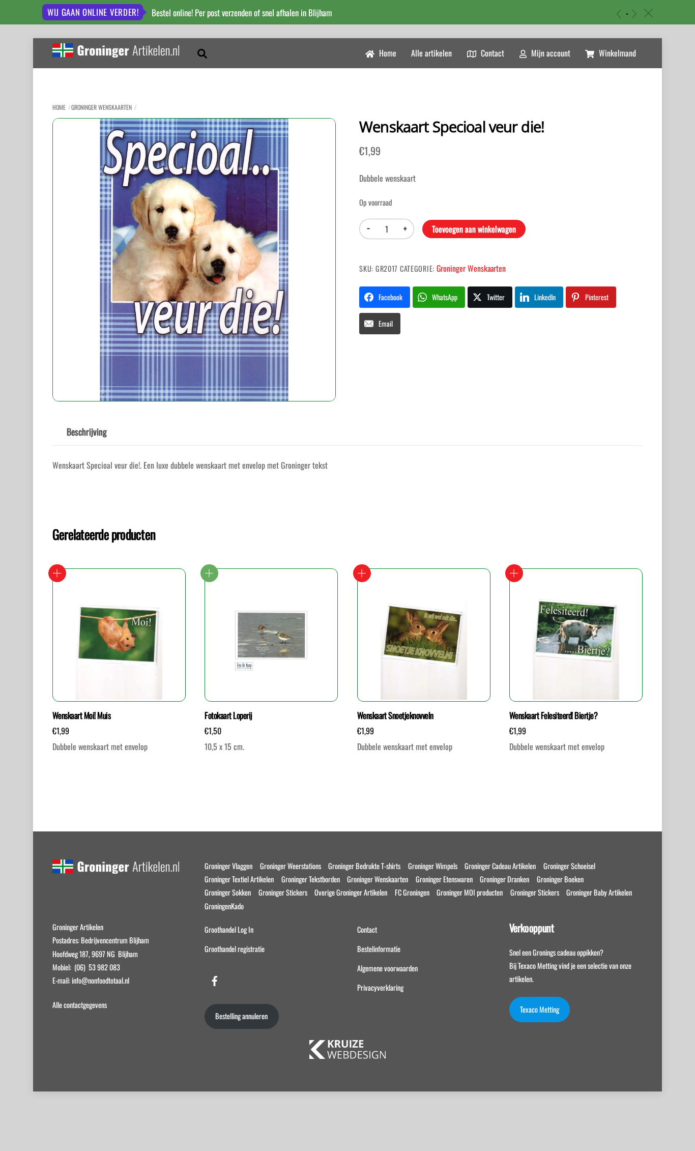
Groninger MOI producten (470, 892)
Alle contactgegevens (79, 1004)
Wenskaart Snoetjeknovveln (395, 715)
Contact (491, 53)
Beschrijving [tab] (87, 431)
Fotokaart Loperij (228, 715)
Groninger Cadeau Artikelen (500, 865)
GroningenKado (224, 906)
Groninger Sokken (228, 892)
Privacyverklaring (380, 987)
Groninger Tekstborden (310, 879)
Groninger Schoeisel (569, 865)
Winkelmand (616, 53)
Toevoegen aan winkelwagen (474, 229)
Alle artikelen (431, 53)
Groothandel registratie (235, 948)
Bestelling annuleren (241, 1016)
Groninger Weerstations (290, 865)
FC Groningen (412, 892)
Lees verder (209, 573)
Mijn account (549, 53)
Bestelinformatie (378, 948)
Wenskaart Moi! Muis (81, 715)
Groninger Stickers (282, 892)
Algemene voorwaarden (387, 968)
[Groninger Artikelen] (115, 51)
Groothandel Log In (229, 929)
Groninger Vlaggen (228, 865)
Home (386, 53)
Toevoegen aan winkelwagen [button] (57, 573)
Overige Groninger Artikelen (350, 892)
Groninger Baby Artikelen (599, 892)
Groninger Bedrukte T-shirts (364, 865)
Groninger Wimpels (432, 865)
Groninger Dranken (504, 879)
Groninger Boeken (560, 879)
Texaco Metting (539, 1009)
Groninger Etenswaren (444, 879)
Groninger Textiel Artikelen (239, 879)
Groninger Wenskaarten (101, 107)
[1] (627, 14)
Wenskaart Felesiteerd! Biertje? (553, 715)
